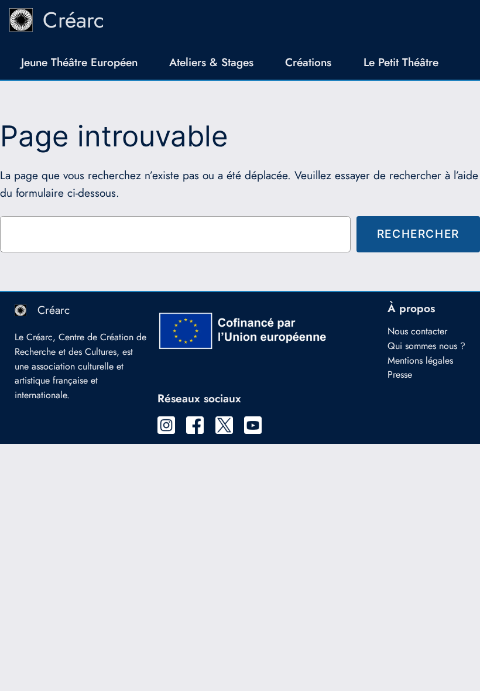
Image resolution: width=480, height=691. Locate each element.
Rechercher (418, 234)
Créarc (73, 20)
